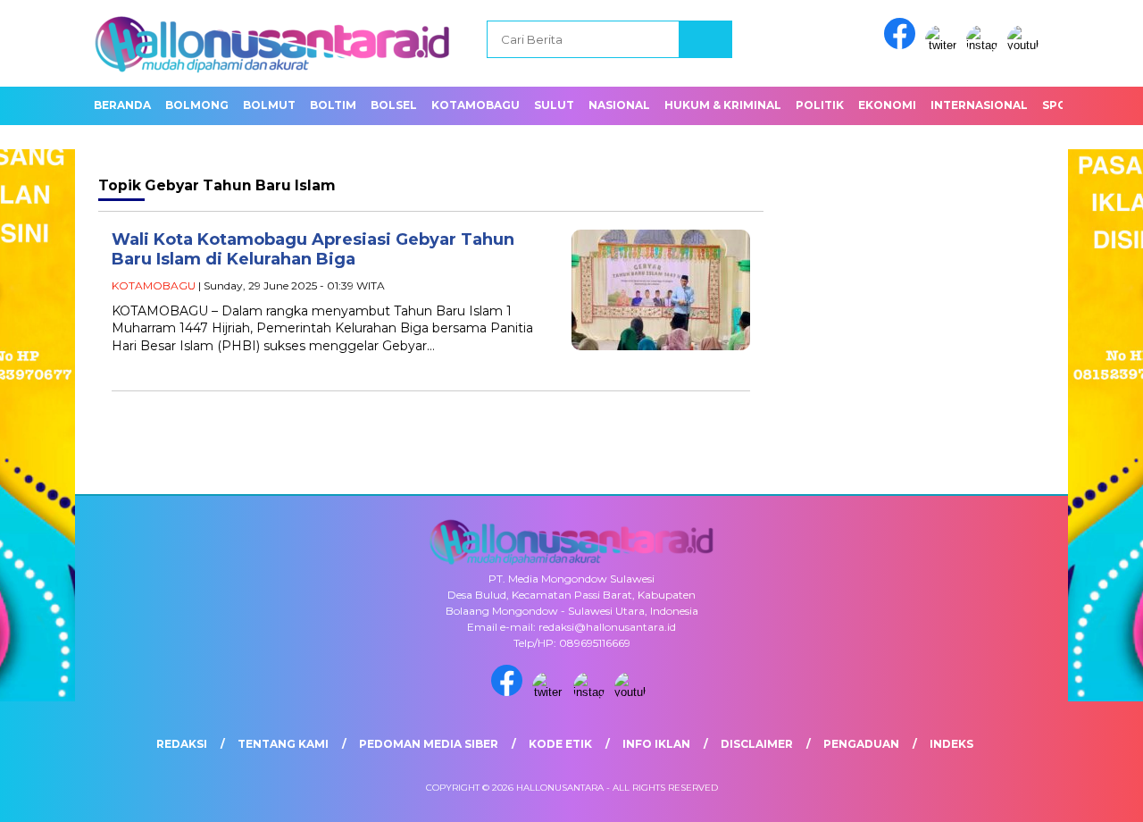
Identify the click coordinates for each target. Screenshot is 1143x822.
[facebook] (903, 45)
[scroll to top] (1094, 794)
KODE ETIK (560, 744)
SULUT (554, 105)
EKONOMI (887, 105)
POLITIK (820, 105)
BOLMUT (269, 105)
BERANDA (122, 105)
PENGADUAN (861, 744)
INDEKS (951, 744)
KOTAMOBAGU (475, 105)
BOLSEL (394, 105)
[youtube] (1026, 45)
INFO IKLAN (656, 744)
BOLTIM (333, 105)
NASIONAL (619, 105)
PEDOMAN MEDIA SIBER (428, 744)
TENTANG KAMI (283, 744)
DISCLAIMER (757, 744)
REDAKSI (181, 744)
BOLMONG (197, 105)
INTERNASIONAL (979, 105)
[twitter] (944, 45)
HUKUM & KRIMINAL (722, 105)
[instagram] (985, 45)
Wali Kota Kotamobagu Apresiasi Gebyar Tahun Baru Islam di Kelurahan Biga (313, 250)
